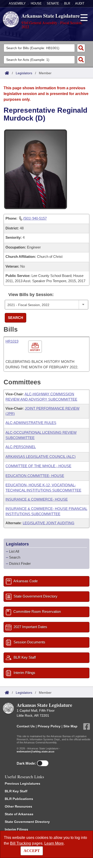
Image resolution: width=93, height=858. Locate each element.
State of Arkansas (19, 814)
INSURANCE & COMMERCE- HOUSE (36, 499)
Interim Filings (16, 829)
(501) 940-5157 (35, 218)
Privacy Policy (49, 726)
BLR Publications (19, 799)
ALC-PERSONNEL (20, 447)
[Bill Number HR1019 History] (35, 347)
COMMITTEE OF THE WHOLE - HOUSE (38, 466)
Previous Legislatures (22, 783)
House (36, 3)
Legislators (24, 73)
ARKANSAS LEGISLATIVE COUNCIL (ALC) (40, 457)
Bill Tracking (20, 843)
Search (15, 318)
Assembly (17, 3)
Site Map (70, 726)
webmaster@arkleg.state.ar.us (35, 751)
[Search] (81, 48)
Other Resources (18, 806)
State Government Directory (27, 822)
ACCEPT (32, 851)
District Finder (20, 563)
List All (14, 551)
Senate (53, 3)
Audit (79, 3)
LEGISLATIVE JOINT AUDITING (48, 523)
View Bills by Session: (31, 294)
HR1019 (11, 341)
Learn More (54, 843)
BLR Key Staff (16, 791)
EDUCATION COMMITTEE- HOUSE (34, 476)
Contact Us (26, 726)
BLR (67, 3)
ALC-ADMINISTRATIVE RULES (30, 423)
